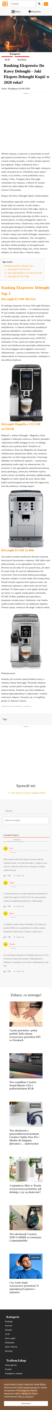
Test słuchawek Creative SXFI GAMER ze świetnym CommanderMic (25, 1237)
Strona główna (11, 1365)
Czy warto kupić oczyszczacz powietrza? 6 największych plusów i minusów (24, 1287)
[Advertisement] (26, 120)
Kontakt (8, 1369)
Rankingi (8, 1321)
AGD (7, 59)
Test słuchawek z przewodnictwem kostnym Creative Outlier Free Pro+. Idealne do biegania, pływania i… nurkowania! (24, 1137)
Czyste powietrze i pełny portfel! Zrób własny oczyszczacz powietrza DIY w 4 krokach (25, 1035)
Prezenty (8, 1330)
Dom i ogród (10, 1338)
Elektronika (9, 1343)
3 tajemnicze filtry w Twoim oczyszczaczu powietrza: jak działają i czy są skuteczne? (25, 1189)
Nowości (8, 1326)
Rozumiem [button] (26, 1403)
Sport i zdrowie (11, 1347)
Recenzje (8, 1351)
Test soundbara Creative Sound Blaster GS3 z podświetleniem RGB (22, 1085)
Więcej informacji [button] (26, 1397)
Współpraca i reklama (13, 1373)
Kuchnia (22, 59)
